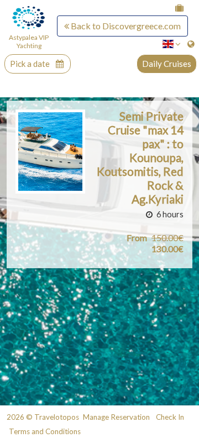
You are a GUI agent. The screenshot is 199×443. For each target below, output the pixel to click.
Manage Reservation (116, 417)
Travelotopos (56, 417)
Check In (170, 417)
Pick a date (30, 64)
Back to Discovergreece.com (125, 25)
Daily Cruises (166, 64)
